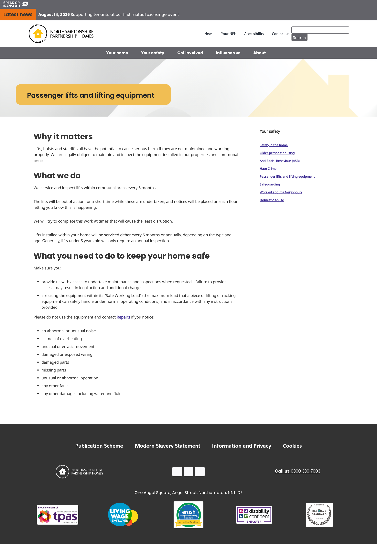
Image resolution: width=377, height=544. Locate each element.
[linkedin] (200, 471)
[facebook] (177, 471)
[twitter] (188, 471)
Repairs (123, 317)
